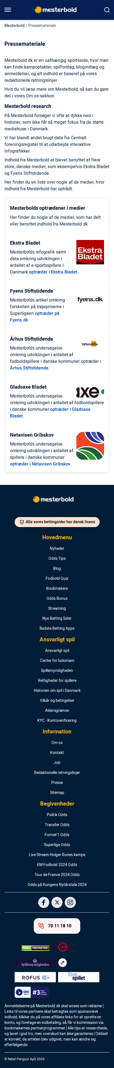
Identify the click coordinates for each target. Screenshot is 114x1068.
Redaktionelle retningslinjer (57, 773)
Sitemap (57, 793)
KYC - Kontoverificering (57, 720)
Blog (57, 568)
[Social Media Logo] (43, 902)
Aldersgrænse (57, 710)
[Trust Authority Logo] (35, 963)
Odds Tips (57, 558)
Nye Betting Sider (57, 618)
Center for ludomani (57, 661)
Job (57, 763)
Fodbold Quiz (57, 578)
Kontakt (57, 753)
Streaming (57, 608)
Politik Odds (57, 815)
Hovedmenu (57, 537)
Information (57, 732)
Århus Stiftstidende (29, 368)
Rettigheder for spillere (57, 681)
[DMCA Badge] (35, 948)
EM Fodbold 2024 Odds (57, 865)
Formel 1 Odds (57, 835)
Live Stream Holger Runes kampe (57, 855)
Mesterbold (14, 26)
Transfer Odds (57, 825)
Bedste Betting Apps (57, 628)
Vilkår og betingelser (57, 700)
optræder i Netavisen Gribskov (40, 464)
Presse (57, 783)
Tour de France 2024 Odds (57, 875)
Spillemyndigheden (57, 671)
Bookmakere (57, 588)
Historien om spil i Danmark (57, 691)
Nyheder (57, 548)
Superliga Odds (57, 845)
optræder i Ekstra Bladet (53, 272)
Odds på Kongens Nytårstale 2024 (57, 885)
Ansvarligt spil (57, 640)
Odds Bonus (57, 598)
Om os (57, 743)
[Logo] (57, 500)
